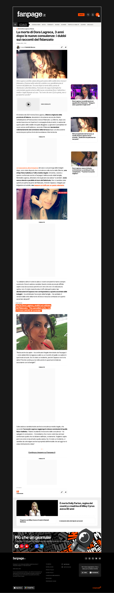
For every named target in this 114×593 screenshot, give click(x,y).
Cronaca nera (36, 24)
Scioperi (83, 24)
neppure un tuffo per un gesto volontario (49, 185)
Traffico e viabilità (73, 24)
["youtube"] (27, 546)
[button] (65, 47)
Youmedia (48, 564)
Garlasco (90, 24)
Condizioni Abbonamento (53, 575)
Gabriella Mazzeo (30, 47)
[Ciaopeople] (97, 588)
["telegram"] (42, 546)
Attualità (23, 24)
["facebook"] (37, 546)
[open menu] (15, 24)
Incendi (57, 24)
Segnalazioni (49, 567)
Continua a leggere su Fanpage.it (41, 452)
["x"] (32, 546)
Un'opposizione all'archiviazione (27, 168)
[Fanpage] (19, 558)
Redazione (49, 578)
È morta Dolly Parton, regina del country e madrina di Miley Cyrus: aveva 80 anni (77, 506)
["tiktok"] (17, 546)
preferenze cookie (51, 581)
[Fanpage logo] (29, 14)
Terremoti (50, 24)
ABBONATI (81, 14)
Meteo (44, 24)
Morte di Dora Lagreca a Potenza (26, 28)
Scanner (63, 24)
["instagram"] (22, 546)
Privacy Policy (50, 569)
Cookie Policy (50, 572)
